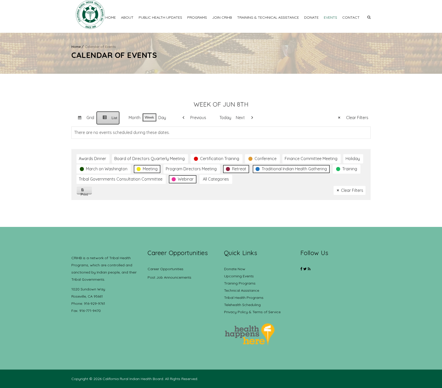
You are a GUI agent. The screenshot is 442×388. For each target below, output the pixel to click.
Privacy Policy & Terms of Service (252, 312)
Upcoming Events (239, 276)
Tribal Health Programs (243, 297)
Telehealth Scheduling (242, 304)
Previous (198, 117)
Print (86, 193)
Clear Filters (357, 117)
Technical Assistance (241, 290)
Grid (83, 119)
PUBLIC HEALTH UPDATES (160, 17)
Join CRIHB (222, 17)
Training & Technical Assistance (268, 17)
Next (240, 117)
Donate (311, 17)
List (107, 120)
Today (225, 117)
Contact (351, 17)
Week (149, 117)
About (127, 17)
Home (110, 17)
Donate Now (234, 269)
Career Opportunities (165, 269)
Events (330, 17)
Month (134, 117)
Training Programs (240, 283)
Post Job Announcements (169, 277)
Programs (197, 17)
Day (162, 117)
